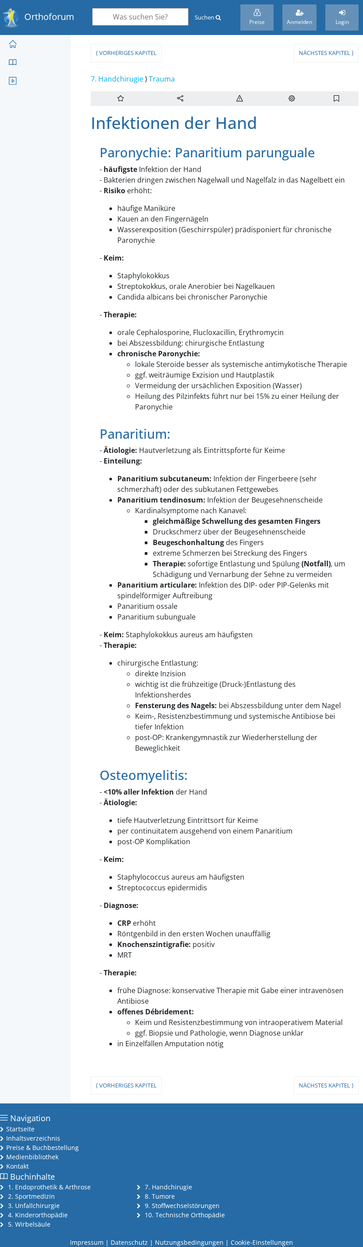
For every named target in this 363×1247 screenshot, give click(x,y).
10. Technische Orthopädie (185, 1215)
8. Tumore (160, 1196)
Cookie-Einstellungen (262, 1242)
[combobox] (140, 17)
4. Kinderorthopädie (38, 1215)
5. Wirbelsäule (29, 1224)
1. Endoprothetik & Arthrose (49, 1187)
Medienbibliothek (32, 1157)
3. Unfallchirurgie (34, 1205)
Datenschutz (129, 1242)
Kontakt (17, 1166)
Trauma (162, 79)
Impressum (87, 1242)
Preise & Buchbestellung (42, 1147)
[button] (180, 98)
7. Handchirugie (117, 79)
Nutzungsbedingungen (189, 1242)
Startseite (20, 1129)
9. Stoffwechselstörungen (182, 1205)
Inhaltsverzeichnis (33, 1138)
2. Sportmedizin (31, 1196)
